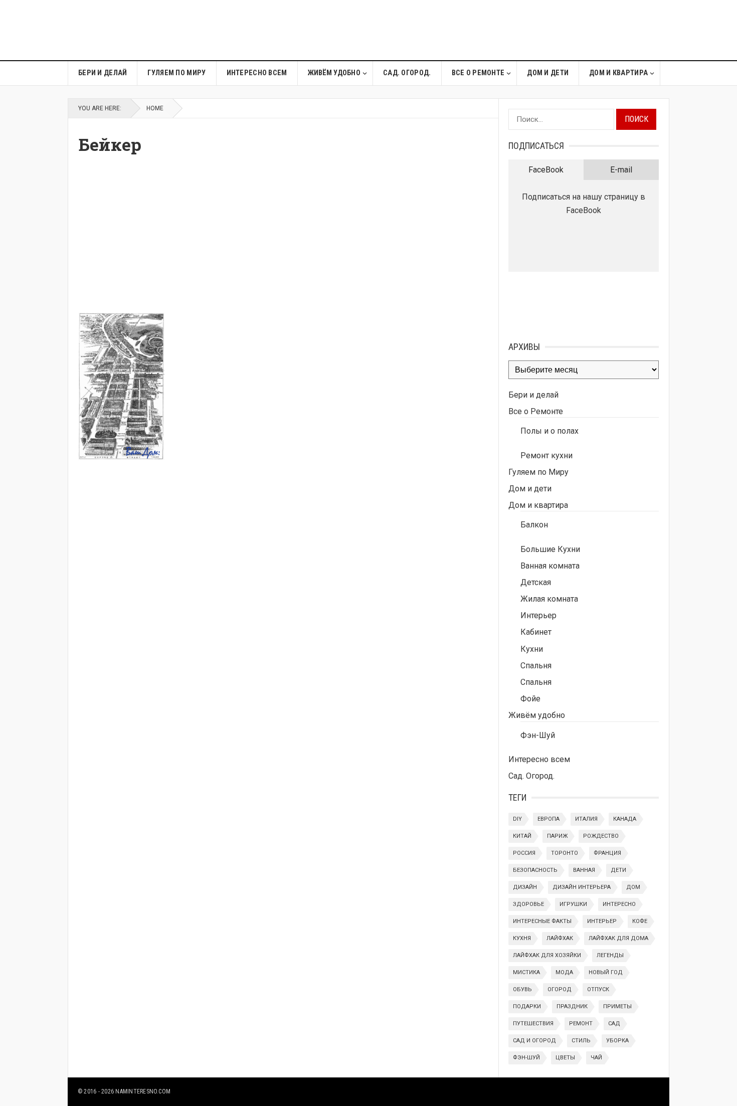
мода (564, 972)
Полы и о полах (549, 431)
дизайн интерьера (581, 887)
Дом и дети (548, 73)
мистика (526, 972)
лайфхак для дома (618, 938)
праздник (572, 1006)
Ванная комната (550, 566)
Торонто (564, 853)
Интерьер (538, 615)
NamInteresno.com (142, 1091)
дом (633, 887)
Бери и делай (102, 73)
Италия (586, 819)
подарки (527, 1006)
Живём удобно (334, 73)
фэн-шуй (526, 1057)
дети (618, 870)
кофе (639, 921)
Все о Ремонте (478, 73)
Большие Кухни (550, 549)
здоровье (528, 904)
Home (154, 108)
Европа (548, 819)
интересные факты (542, 921)
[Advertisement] (486, 30)
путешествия (533, 1023)
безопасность (535, 870)
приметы (617, 1006)
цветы (565, 1057)
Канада (624, 819)
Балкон (534, 524)
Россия (524, 853)
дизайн (525, 887)
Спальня (535, 665)
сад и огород (534, 1040)
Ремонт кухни (546, 455)
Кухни (531, 649)
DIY (517, 819)
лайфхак (559, 938)
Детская (535, 582)
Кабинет (535, 632)
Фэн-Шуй (537, 735)
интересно (619, 904)
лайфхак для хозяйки (547, 955)
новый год (606, 972)
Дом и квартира (618, 73)
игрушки (573, 904)
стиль (581, 1040)
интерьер (602, 921)
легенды (610, 955)
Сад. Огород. (407, 73)
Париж (557, 836)
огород (559, 989)
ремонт (581, 1023)
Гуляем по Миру (176, 73)
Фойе (530, 698)
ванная (584, 870)
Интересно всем (257, 73)
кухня (522, 938)
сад (614, 1023)
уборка (617, 1040)
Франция (607, 853)
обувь (522, 989)
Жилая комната (549, 599)
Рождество (601, 836)
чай (596, 1057)
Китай (522, 836)
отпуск (598, 989)
